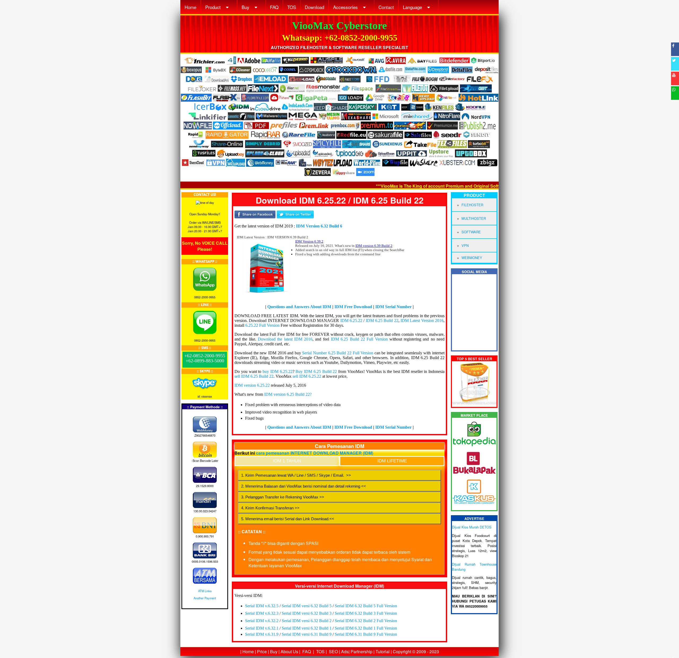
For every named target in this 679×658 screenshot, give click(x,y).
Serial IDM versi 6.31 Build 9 (307, 634)
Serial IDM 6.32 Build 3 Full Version (366, 613)
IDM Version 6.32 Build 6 (319, 226)
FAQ (274, 7)
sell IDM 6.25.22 (307, 376)
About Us (289, 651)
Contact (386, 7)
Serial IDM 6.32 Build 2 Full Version (366, 620)
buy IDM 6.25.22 (278, 371)
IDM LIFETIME (392, 460)
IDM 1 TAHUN (287, 460)
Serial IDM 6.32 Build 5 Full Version (366, 606)
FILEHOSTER (472, 204)
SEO (333, 651)
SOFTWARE (471, 231)
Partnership (361, 651)
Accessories (346, 7)
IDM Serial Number (393, 306)
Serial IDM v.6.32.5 (261, 606)
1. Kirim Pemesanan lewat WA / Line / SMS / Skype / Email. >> (296, 475)
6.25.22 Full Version (262, 325)
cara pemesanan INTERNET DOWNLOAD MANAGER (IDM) (314, 453)
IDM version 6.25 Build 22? (288, 394)
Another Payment (205, 598)
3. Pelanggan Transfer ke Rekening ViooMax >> (282, 497)
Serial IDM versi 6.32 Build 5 (307, 606)
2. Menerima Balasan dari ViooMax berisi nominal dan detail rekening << (303, 486)
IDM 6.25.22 (351, 320)
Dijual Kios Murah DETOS (471, 527)
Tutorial (383, 651)
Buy (246, 7)
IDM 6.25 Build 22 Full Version (359, 339)
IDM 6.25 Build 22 (382, 320)
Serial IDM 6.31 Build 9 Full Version (366, 634)
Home (190, 7)
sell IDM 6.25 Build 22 (253, 376)
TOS (291, 7)
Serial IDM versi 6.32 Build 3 (307, 613)
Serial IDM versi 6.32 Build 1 (307, 628)
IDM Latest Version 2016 (422, 320)
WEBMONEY (472, 257)
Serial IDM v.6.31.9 (261, 634)
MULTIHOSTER (474, 218)
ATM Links (205, 591)
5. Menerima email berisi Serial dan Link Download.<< (287, 519)
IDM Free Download (353, 306)
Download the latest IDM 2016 (285, 339)
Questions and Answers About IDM (299, 306)
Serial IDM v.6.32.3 (261, 613)
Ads (345, 651)
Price (262, 651)
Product (213, 7)
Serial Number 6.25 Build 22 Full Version (337, 353)
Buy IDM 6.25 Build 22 (316, 371)
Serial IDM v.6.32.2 (261, 620)
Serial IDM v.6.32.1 (261, 628)
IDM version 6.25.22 (252, 385)
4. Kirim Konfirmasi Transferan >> (270, 508)
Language (413, 7)
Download (314, 7)
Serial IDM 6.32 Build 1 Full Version (366, 628)
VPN (465, 245)
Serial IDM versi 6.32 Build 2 (307, 620)
